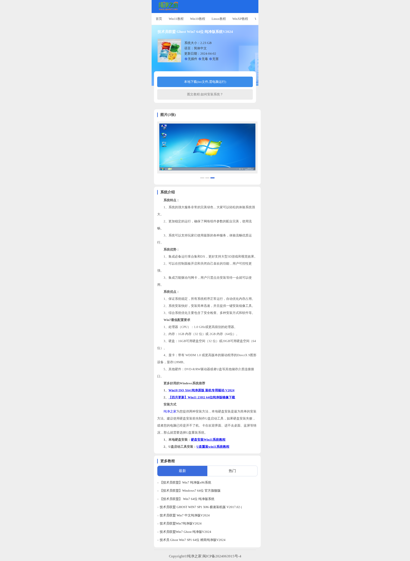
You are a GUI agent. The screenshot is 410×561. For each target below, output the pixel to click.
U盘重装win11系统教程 (212, 446)
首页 (159, 18)
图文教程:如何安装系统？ (205, 94)
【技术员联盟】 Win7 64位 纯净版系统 (187, 499)
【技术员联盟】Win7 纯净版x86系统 (185, 482)
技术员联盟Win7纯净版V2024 (181, 523)
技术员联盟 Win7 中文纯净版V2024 (185, 515)
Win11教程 (176, 18)
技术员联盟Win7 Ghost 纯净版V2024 (185, 531)
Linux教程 (219, 18)
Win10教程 (197, 18)
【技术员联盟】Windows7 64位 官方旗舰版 (190, 490)
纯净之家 (170, 411)
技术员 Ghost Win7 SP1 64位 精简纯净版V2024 (193, 540)
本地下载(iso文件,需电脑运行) (205, 81)
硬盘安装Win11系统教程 (208, 439)
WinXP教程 (240, 18)
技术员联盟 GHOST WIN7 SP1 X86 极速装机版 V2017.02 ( (201, 507)
